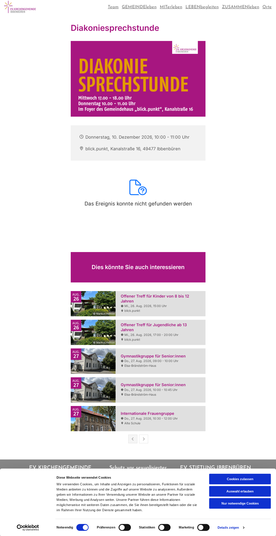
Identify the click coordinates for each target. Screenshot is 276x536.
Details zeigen (228, 527)
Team (113, 7)
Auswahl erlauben (240, 491)
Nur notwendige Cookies (240, 503)
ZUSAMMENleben (240, 7)
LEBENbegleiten (202, 7)
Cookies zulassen (240, 479)
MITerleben (171, 7)
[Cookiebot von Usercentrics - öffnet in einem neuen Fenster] (28, 527)
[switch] (125, 527)
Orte (267, 7)
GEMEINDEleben (139, 7)
